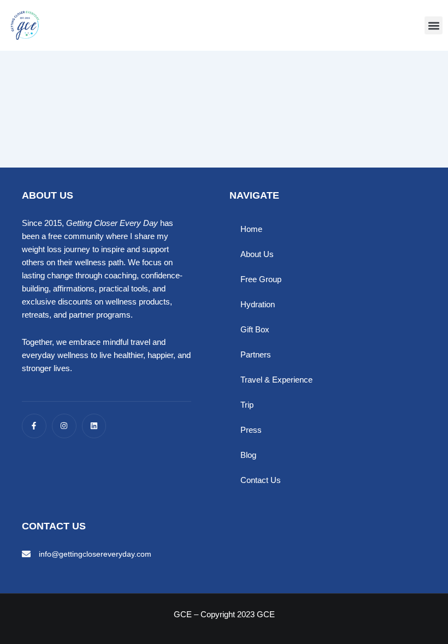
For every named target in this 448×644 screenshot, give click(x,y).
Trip (247, 405)
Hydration (257, 304)
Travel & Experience (276, 379)
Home (251, 229)
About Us (257, 254)
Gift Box (254, 329)
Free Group (260, 279)
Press (251, 430)
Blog (248, 455)
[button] (434, 25)
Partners (255, 354)
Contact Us (260, 480)
